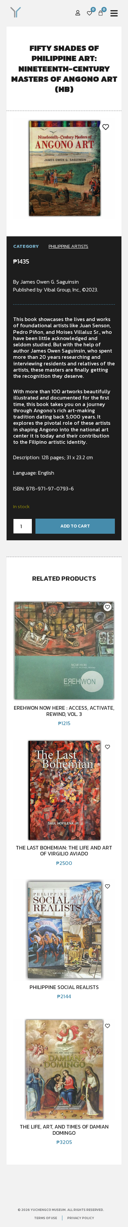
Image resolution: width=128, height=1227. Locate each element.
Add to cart (75, 526)
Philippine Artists (68, 246)
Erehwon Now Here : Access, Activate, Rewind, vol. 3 (64, 711)
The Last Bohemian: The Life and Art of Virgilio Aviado (64, 850)
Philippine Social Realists (64, 987)
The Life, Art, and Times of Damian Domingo (64, 1129)
